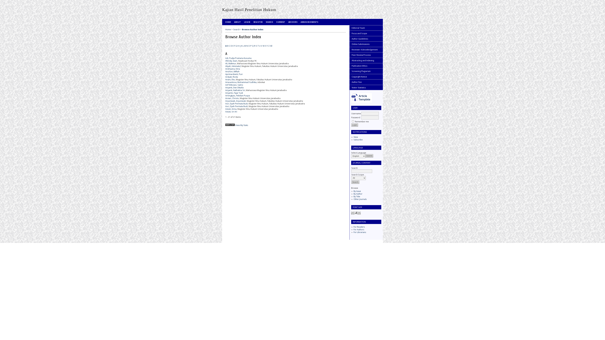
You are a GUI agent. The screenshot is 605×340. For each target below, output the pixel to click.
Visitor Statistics (359, 87)
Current (280, 22)
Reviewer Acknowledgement (365, 49)
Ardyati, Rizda (231, 77)
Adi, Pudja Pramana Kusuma (238, 58)
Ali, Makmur (230, 63)
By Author (358, 194)
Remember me (362, 121)
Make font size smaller (352, 213)
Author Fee (357, 82)
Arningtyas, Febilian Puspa (237, 95)
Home (228, 22)
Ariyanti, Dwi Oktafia (234, 87)
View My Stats (241, 125)
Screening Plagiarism (361, 71)
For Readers (359, 227)
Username (356, 113)
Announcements (309, 22)
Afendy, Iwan (231, 61)
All (271, 46)
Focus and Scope (359, 33)
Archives (292, 22)
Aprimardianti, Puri (234, 74)
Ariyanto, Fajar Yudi (234, 93)
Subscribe (358, 139)
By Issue (357, 191)
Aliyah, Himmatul (233, 66)
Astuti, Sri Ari (231, 111)
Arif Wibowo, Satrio (234, 85)
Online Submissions (360, 44)
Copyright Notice (359, 76)
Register (258, 22)
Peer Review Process (361, 55)
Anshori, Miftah (232, 71)
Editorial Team (358, 28)
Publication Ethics (359, 66)
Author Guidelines (360, 38)
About (237, 22)
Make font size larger (359, 213)
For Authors (359, 229)
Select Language (358, 152)
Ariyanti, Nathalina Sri (235, 90)
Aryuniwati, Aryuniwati (235, 101)
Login (247, 22)
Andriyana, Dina (232, 69)
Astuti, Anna (230, 109)
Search (269, 22)
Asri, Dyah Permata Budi (236, 103)
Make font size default (355, 213)
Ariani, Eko (230, 79)
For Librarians (360, 232)
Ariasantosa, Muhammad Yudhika (240, 82)
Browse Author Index (252, 29)
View (356, 137)
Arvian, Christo (232, 98)
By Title (357, 196)
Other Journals (360, 199)
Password (355, 117)
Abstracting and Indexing (363, 60)
